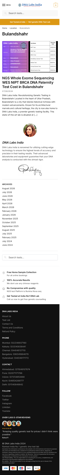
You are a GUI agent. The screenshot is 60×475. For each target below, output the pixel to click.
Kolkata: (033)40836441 (14, 346)
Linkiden (6, 407)
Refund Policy (8, 331)
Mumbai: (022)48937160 (14, 342)
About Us (6, 316)
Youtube (6, 411)
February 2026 (9, 211)
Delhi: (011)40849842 (12, 384)
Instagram (7, 403)
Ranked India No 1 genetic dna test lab (20, 446)
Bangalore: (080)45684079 (15, 354)
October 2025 (9, 222)
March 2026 (8, 207)
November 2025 (10, 218)
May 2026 (7, 199)
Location (13, 28)
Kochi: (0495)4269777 (13, 380)
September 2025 (10, 226)
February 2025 (9, 237)
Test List (6, 320)
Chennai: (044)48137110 (13, 350)
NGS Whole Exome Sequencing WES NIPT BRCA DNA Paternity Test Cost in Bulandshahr (28, 82)
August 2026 (8, 188)
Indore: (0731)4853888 (13, 377)
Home (4, 28)
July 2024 (7, 241)
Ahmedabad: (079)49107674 (16, 369)
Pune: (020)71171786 (12, 373)
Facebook (7, 396)
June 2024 (7, 245)
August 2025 (8, 230)
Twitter (5, 399)
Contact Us (7, 324)
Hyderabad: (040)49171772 (15, 358)
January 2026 (9, 215)
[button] (55, 5)
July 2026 (7, 192)
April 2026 (7, 203)
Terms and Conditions (12, 327)
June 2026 (7, 196)
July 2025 (7, 233)
